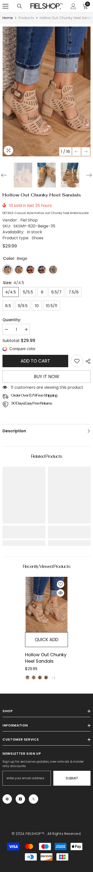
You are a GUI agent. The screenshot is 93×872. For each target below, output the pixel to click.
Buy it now (46, 376)
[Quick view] (60, 593)
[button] (76, 151)
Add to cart (35, 361)
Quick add (46, 639)
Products (26, 17)
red (39, 677)
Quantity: (11, 320)
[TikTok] (20, 799)
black (46, 677)
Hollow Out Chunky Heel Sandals (45, 658)
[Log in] (73, 6)
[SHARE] (87, 361)
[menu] (5, 6)
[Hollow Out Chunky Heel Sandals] (46, 604)
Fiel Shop (29, 220)
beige (27, 677)
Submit (72, 778)
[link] (77, 361)
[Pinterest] (7, 799)
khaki (33, 677)
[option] (46, 91)
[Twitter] (33, 799)
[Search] (20, 6)
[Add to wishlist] (60, 584)
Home (7, 17)
